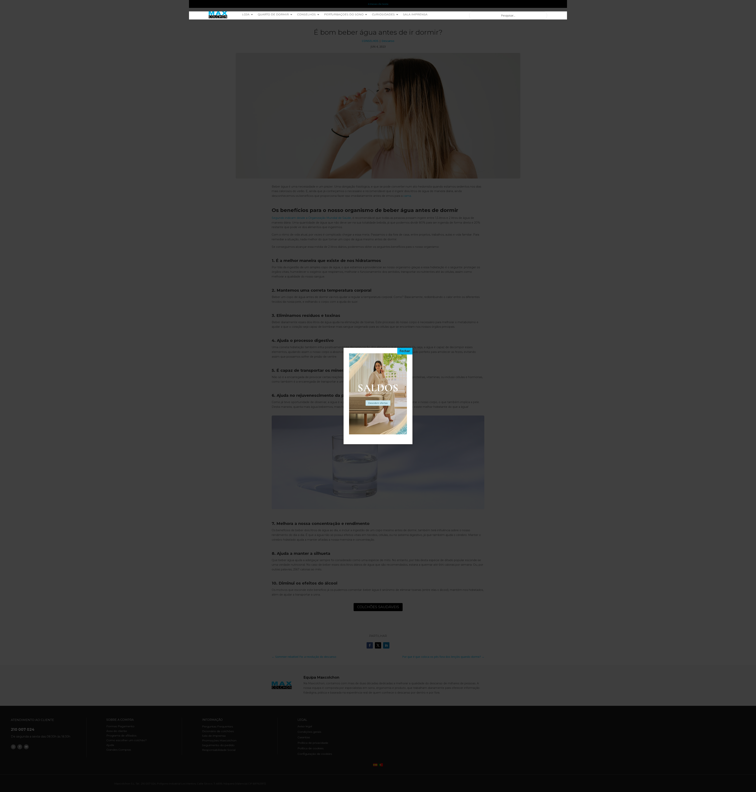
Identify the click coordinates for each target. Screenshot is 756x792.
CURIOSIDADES (383, 14)
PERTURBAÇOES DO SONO (344, 14)
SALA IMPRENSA (415, 14)
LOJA (245, 14)
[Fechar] (404, 351)
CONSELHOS (306, 14)
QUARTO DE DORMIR (273, 14)
